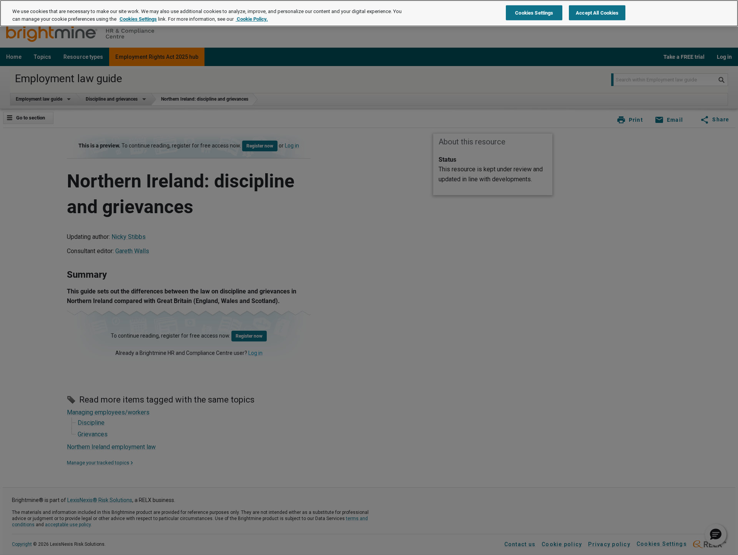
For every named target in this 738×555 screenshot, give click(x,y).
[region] (369, 13)
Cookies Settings (138, 19)
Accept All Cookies (597, 12)
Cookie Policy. (252, 19)
